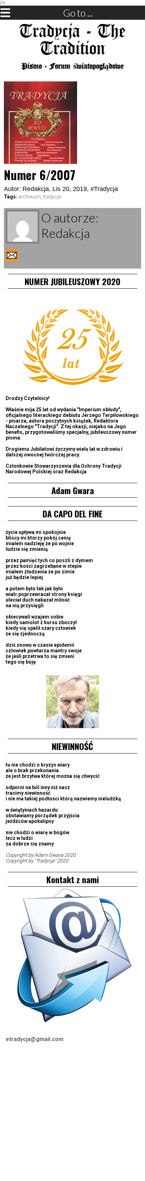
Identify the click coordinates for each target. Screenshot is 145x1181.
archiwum (29, 196)
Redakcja (36, 188)
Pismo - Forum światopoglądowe (72, 66)
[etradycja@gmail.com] (72, 957)
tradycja (52, 196)
